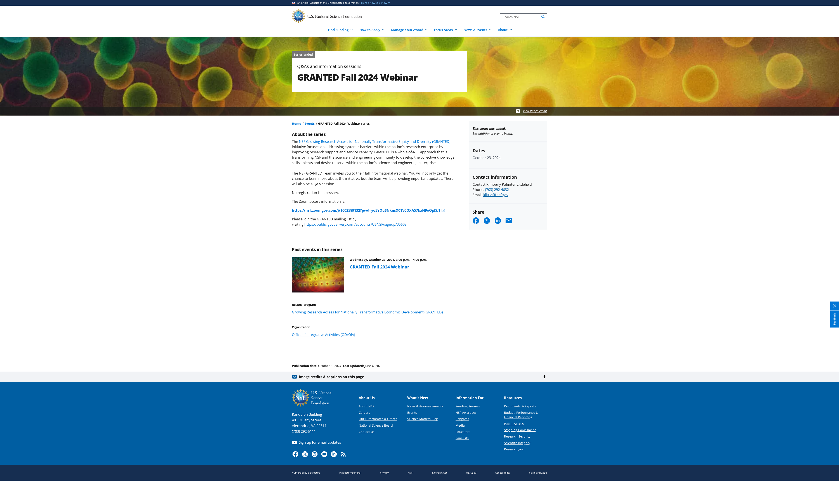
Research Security (517, 436)
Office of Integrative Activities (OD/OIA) (323, 334)
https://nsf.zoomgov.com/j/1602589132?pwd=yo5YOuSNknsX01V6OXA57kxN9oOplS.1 (366, 210)
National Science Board (376, 425)
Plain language (538, 472)
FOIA (410, 472)
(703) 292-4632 (497, 189)
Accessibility (502, 472)
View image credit (535, 111)
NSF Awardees (466, 412)
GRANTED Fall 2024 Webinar (379, 267)
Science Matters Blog (422, 419)
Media (460, 425)
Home (296, 123)
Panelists (462, 438)
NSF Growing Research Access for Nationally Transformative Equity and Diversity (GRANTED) (375, 141)
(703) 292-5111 (304, 431)
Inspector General (350, 472)
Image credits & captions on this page (331, 376)
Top (829, 349)
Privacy (384, 472)
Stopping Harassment (520, 430)
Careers (364, 412)
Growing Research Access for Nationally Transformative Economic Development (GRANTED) (367, 312)
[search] (543, 16)
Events (310, 123)
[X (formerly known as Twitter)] (305, 454)
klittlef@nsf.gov (495, 194)
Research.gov (514, 449)
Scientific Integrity (517, 443)
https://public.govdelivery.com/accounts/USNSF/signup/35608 (355, 224)
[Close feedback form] (834, 306)
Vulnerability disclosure (306, 472)
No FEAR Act (439, 472)
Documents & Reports (520, 406)
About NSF (366, 406)
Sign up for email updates (320, 442)
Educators (463, 432)
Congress (462, 419)
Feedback (834, 319)
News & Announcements (425, 406)
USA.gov (471, 472)
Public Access (514, 424)
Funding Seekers (468, 406)
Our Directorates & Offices (378, 419)
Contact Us (366, 432)
